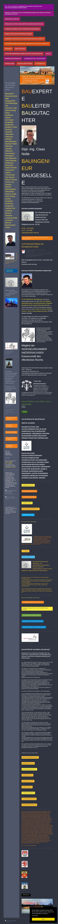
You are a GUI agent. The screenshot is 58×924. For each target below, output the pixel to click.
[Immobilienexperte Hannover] (11, 302)
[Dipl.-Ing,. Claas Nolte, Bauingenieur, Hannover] (10, 239)
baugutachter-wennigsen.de (28, 792)
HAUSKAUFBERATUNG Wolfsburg (11, 439)
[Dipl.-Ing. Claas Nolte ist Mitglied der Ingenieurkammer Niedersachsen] (30, 637)
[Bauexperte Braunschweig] (25, 864)
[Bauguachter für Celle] (25, 885)
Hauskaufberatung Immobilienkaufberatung (31, 615)
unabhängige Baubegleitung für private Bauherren (33, 602)
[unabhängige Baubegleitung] (11, 282)
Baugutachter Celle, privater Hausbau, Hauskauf (32, 621)
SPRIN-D (24, 411)
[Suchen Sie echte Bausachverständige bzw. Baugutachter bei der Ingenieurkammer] (11, 346)
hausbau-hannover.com (27, 775)
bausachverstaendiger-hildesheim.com (30, 508)
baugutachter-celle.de (27, 502)
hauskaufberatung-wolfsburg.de (29, 497)
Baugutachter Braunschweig (9, 426)
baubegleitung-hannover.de (28, 485)
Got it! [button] (43, 919)
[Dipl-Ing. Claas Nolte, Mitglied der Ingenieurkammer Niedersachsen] (10, 398)
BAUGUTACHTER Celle (11, 432)
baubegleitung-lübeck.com (28, 514)
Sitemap (14, 920)
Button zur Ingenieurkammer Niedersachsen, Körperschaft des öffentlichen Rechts (35, 238)
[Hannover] (8, 363)
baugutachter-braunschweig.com (29, 804)
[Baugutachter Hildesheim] (24, 874)
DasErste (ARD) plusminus (28, 556)
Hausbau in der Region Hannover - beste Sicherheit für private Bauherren (35, 609)
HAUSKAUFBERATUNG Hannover (11, 418)
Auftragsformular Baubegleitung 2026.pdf (34, 255)
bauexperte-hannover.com (28, 781)
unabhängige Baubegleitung (9, 446)
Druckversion (9, 920)
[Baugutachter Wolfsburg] (25, 853)
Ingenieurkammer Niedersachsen (10, 271)
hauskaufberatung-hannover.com (29, 491)
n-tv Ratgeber (25, 550)
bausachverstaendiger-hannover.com (30, 757)
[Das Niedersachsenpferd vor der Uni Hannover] (11, 497)
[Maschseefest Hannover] (37, 906)
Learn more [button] (35, 915)
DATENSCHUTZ (26, 894)
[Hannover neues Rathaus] (11, 492)
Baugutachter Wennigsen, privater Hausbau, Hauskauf (34, 627)
